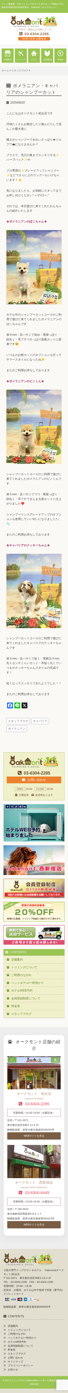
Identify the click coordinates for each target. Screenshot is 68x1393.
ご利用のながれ (21, 975)
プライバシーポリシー (20, 1365)
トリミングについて (24, 967)
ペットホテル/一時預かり (27, 982)
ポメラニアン (16, 728)
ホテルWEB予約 (21, 990)
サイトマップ (15, 1361)
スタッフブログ (18, 721)
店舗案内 (17, 959)
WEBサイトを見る (34, 1135)
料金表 (15, 1006)
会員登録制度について (25, 998)
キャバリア (40, 721)
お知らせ (13, 1369)
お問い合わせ (36, 780)
